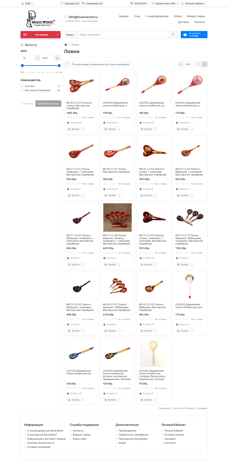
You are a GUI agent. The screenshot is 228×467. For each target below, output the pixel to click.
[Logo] (41, 18)
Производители (127, 430)
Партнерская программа (133, 438)
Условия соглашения (39, 446)
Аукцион (124, 16)
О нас (137, 16)
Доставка (183, 22)
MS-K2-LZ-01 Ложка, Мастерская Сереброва (116, 170)
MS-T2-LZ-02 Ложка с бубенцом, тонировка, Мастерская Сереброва (80, 307)
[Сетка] (204, 64)
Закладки (169, 438)
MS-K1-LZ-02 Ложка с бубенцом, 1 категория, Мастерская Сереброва (189, 171)
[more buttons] (83, 128)
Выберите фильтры (48, 103)
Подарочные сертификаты (134, 434)
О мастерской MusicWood (42, 434)
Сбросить (28, 103)
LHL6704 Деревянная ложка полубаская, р (115, 104)
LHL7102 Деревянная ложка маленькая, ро (78, 372)
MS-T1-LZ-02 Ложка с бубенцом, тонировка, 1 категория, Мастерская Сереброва (80, 239)
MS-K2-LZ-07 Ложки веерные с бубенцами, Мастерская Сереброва (116, 307)
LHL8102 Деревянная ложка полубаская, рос (188, 306)
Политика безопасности (40, 442)
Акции (122, 442)
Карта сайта (80, 438)
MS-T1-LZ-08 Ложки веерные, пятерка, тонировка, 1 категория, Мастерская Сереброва (116, 239)
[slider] (22, 66)
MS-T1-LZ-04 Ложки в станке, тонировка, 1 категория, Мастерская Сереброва (152, 239)
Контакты (199, 22)
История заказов (174, 434)
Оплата (178, 16)
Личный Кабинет (173, 430)
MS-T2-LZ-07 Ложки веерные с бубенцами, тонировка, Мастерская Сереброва (189, 239)
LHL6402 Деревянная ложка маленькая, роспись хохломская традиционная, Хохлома (117, 374)
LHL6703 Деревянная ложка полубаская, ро (152, 104)
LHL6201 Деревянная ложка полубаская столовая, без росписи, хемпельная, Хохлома (152, 374)
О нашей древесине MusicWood (45, 430)
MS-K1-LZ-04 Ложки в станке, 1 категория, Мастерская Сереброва (152, 171)
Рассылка (170, 442)
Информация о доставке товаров (46, 438)
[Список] (198, 64)
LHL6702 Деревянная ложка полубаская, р (187, 104)
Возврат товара (196, 16)
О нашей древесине (157, 16)
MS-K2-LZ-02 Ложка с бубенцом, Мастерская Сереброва (152, 307)
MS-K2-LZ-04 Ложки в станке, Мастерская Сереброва (79, 105)
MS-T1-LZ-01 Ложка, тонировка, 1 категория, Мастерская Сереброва (80, 171)
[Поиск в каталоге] (173, 34)
